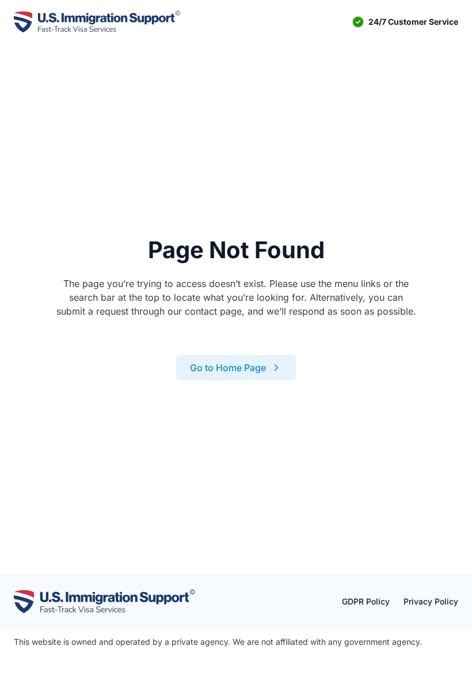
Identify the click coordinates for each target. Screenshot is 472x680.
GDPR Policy (366, 601)
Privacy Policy (431, 601)
